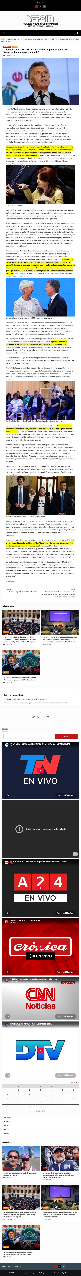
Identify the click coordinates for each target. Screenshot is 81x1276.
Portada (6, 1133)
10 (40, 1094)
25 (51, 1102)
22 (18, 1102)
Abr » (43, 1111)
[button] (4, 32)
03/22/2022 (8, 55)
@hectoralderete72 (40, 717)
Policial (5, 1125)
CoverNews (58, 1273)
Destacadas (7, 46)
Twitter (10, 1266)
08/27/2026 (8, 644)
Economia (6, 1121)
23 (29, 1102)
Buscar (5, 729)
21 (7, 1102)
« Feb (38, 1111)
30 (29, 1107)
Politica (15, 46)
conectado (24, 699)
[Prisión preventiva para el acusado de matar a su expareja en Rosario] (21, 1158)
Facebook (18, 1266)
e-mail (4, 1266)
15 (18, 1098)
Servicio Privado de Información (40, 24)
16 (29, 1098)
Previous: (22, 590)
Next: (58, 593)
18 (51, 1098)
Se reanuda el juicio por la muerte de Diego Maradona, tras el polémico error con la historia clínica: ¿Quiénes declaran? (58, 1175)
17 (40, 1098)
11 (51, 1094)
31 (40, 1107)
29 (18, 1107)
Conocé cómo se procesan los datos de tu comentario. (51, 703)
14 (7, 1098)
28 (7, 1107)
